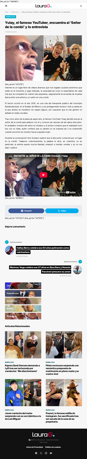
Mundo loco (15, 12)
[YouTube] (51, 453)
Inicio (6, 12)
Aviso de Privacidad (34, 447)
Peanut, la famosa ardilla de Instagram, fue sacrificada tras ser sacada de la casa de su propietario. (62, 417)
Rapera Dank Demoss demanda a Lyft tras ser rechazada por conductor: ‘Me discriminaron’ (22, 368)
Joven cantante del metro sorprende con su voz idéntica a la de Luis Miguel (23, 416)
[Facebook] (36, 453)
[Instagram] (46, 453)
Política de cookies (53, 447)
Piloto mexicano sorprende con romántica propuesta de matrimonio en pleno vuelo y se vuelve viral (62, 369)
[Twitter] (41, 453)
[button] (6, 5)
